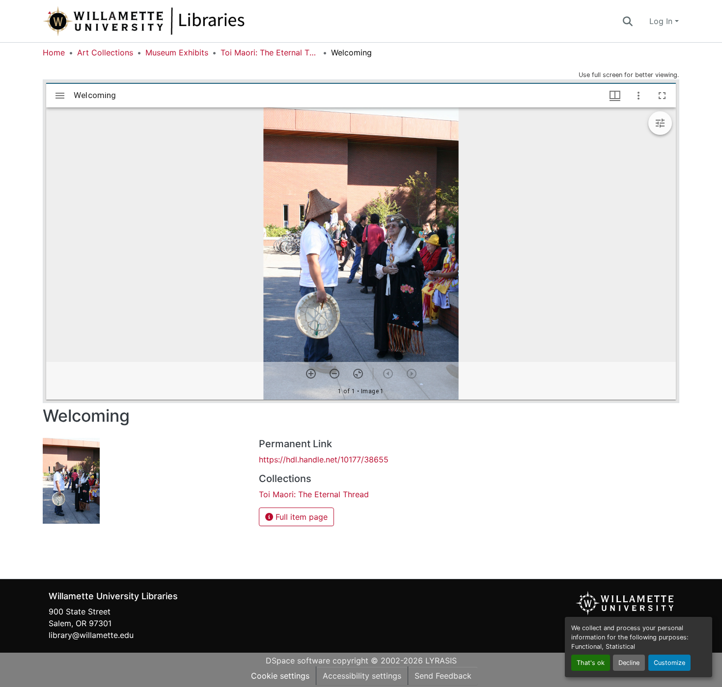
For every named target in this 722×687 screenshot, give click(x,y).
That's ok (591, 662)
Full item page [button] (300, 517)
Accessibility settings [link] (362, 676)
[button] (176, 21)
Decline (628, 662)
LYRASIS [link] (441, 660)
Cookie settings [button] (280, 676)
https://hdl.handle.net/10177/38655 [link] (324, 459)
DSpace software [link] (298, 660)
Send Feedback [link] (443, 676)
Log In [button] (662, 21)
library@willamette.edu (91, 635)
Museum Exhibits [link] (176, 52)
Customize (669, 662)
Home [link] (54, 52)
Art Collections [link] (105, 52)
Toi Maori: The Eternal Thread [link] (270, 52)
